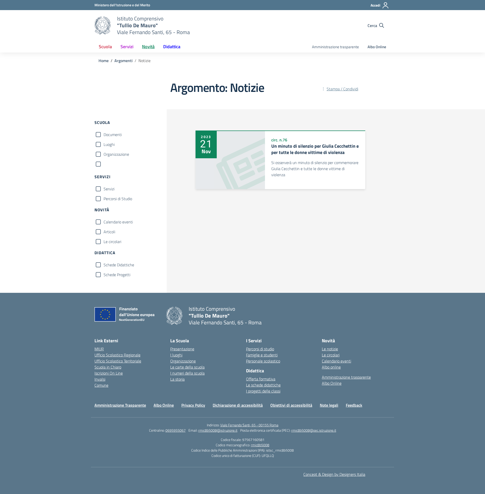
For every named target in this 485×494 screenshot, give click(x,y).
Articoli (109, 232)
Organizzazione (116, 154)
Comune (101, 385)
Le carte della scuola (187, 367)
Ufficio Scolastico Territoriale (117, 361)
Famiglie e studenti (262, 355)
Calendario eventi (118, 222)
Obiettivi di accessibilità (291, 405)
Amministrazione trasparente (335, 47)
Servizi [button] (126, 46)
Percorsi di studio (260, 349)
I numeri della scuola (187, 373)
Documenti (113, 135)
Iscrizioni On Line (108, 373)
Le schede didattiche (263, 385)
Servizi (109, 189)
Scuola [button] (105, 46)
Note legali (329, 405)
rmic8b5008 (260, 445)
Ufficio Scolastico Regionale (117, 355)
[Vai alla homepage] (102, 25)
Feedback (354, 405)
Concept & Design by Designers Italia (334, 474)
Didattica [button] (171, 46)
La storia (177, 379)
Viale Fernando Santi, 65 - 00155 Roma (249, 425)
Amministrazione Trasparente (120, 405)
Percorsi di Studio (118, 199)
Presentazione (182, 349)
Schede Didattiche (119, 265)
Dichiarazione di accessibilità (238, 405)
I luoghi (176, 355)
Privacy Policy (193, 405)
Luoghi (109, 144)
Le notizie (330, 349)
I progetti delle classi (263, 391)
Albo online (331, 367)
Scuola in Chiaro (107, 367)
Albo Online (377, 47)
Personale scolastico (263, 361)
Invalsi (99, 379)
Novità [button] (148, 46)
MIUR (99, 349)
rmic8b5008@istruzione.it (217, 430)
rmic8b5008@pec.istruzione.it (313, 430)
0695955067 (175, 430)
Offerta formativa (260, 379)
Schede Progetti (117, 275)
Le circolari (112, 242)
